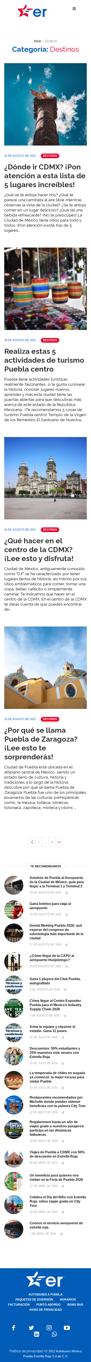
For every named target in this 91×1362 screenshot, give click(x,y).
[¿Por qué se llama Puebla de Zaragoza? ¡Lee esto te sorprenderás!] (45, 668)
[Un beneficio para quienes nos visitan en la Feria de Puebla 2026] (13, 1181)
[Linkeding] (36, 1334)
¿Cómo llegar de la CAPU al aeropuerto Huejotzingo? (52, 958)
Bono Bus (75, 1304)
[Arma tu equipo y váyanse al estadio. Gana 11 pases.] (13, 1032)
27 (52, 842)
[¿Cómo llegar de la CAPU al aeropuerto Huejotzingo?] (13, 961)
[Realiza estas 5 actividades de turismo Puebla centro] (45, 289)
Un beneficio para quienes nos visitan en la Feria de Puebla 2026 (56, 1177)
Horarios (68, 1299)
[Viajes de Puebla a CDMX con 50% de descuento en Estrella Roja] (13, 1158)
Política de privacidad (26, 1351)
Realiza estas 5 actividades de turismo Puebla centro (44, 360)
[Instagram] (49, 1328)
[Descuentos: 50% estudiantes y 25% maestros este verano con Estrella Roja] (13, 1056)
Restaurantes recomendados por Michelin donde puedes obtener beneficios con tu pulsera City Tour (58, 1102)
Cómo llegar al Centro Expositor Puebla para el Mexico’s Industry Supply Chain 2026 (55, 1005)
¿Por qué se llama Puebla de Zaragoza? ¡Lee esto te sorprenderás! (40, 743)
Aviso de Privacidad (45, 1309)
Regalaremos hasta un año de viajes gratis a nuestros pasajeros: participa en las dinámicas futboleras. (57, 1128)
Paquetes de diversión (34, 1299)
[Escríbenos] (54, 1334)
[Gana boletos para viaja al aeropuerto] (13, 909)
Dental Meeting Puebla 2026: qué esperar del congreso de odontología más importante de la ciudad (56, 932)
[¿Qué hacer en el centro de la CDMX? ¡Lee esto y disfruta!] (45, 478)
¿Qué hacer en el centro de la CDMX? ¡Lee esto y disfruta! (39, 550)
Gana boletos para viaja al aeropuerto (50, 906)
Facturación (19, 1304)
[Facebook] (13, 1328)
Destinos (50, 155)
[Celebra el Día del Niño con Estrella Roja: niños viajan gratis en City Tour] (13, 1204)
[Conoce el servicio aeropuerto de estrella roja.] (13, 1229)
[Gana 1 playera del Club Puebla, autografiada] (13, 985)
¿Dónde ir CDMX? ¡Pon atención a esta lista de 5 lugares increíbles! (44, 176)
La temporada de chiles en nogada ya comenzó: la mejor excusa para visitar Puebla (57, 1077)
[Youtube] (67, 1328)
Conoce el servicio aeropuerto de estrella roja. (56, 1225)
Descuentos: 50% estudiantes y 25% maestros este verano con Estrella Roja (55, 1053)
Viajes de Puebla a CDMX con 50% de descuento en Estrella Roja (57, 1154)
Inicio (37, 41)
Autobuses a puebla (45, 1294)
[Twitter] (31, 1328)
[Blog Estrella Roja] (33, 10)
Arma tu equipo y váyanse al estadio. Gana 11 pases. (52, 1029)
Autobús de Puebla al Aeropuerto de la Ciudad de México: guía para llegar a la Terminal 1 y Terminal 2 (57, 882)
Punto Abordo (48, 1304)
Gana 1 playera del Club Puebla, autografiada (55, 981)
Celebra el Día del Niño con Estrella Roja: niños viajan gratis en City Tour (58, 1201)
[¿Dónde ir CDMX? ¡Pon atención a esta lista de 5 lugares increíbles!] (45, 104)
